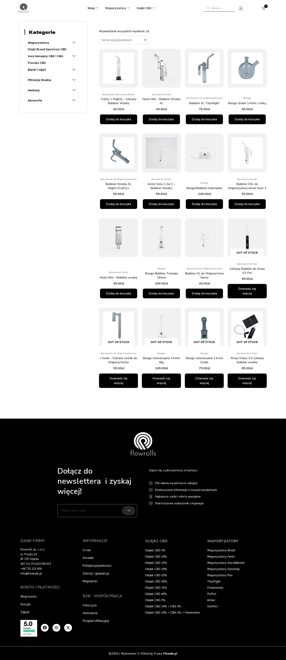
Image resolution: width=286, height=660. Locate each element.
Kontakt (88, 558)
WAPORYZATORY (223, 541)
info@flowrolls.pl (31, 573)
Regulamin (90, 581)
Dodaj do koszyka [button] (118, 119)
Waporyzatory (115, 8)
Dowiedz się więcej (247, 291)
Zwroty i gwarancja (96, 573)
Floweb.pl (170, 653)
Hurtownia (90, 613)
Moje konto (28, 596)
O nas (87, 550)
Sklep (91, 8)
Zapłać (25, 612)
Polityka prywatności (97, 565)
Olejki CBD (144, 8)
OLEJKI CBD (156, 541)
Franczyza (90, 605)
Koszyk (25, 604)
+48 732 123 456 (31, 568)
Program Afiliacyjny (96, 621)
